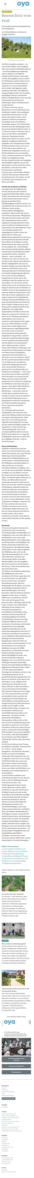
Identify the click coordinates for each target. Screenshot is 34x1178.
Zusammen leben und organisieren (12, 1131)
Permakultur (5, 1145)
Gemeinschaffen (6, 1119)
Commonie (5, 1139)
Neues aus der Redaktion (16, 1066)
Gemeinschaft (6, 1143)
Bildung (4, 1141)
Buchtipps (5, 1149)
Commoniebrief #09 (7, 1158)
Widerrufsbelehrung (8, 1095)
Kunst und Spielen (7, 1123)
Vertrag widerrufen (8, 1098)
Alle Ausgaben (6, 1163)
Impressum (5, 1090)
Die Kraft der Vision (8, 1147)
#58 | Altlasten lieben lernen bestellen (16, 1059)
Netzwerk (4, 1170)
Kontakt (4, 1088)
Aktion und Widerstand (9, 1114)
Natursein (5, 1125)
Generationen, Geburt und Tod (10, 1121)
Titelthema (5, 1151)
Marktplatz (5, 1107)
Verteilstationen (16, 1072)
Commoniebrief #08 (7, 1159)
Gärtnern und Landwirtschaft (10, 1117)
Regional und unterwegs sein (10, 1127)
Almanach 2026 (6, 1161)
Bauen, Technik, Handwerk (9, 1116)
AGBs (3, 1093)
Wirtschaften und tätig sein (10, 1129)
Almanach (5, 1138)
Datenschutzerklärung (8, 1092)
